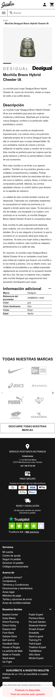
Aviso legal (8, 592)
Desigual (16, 68)
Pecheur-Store (36, 618)
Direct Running (10, 621)
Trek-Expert (35, 643)
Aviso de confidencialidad (16, 603)
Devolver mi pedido (13, 563)
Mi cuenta (7, 552)
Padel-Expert (36, 614)
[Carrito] (52, 4)
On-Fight (7, 661)
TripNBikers (35, 651)
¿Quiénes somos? (12, 577)
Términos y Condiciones (15, 584)
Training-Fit (35, 640)
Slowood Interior (37, 625)
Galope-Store (9, 636)
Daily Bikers (9, 618)
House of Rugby (11, 647)
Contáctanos (27, 456)
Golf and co (8, 640)
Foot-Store (8, 632)
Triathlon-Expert (37, 647)
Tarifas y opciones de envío (17, 599)
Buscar (17, 13)
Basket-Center (10, 614)
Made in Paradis (11, 654)
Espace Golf (9, 629)
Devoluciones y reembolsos (17, 588)
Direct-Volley (9, 625)
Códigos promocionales (15, 566)
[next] (53, 393)
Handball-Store (10, 643)
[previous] (2, 393)
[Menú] (3, 13)
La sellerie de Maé (12, 651)
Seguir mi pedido (11, 559)
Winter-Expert (36, 658)
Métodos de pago (11, 595)
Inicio (5, 20)
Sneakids (34, 632)
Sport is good (36, 636)
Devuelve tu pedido (27, 512)
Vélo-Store (34, 654)
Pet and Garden (37, 621)
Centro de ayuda (11, 555)
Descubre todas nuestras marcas (27, 428)
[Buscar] (11, 12)
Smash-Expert (36, 629)
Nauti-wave (8, 658)
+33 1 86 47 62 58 (27, 465)
